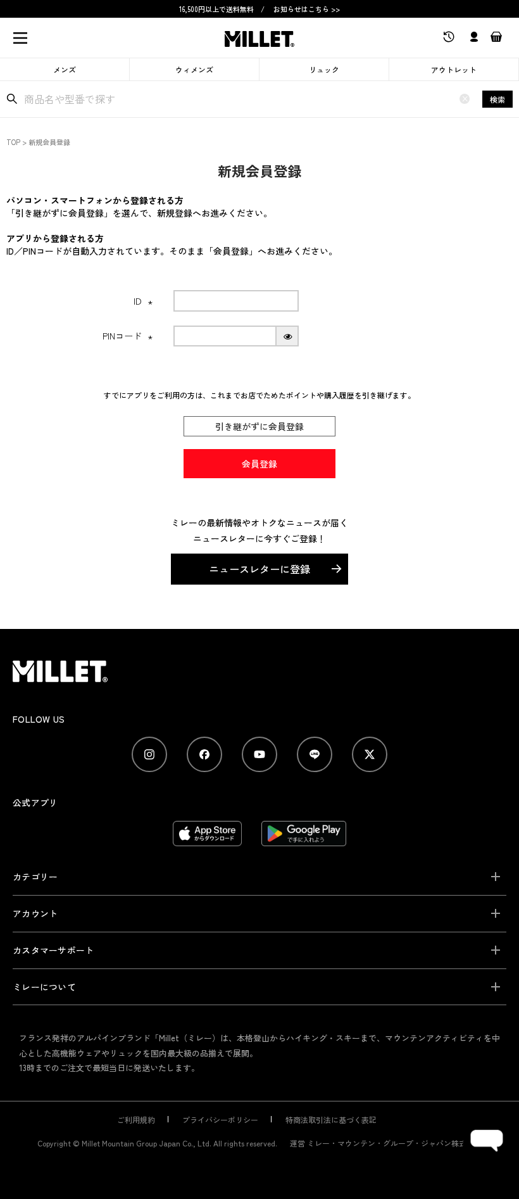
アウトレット (454, 69)
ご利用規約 (136, 1119)
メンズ (64, 69)
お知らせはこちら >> (306, 9)
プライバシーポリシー (220, 1119)
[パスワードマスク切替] (288, 336)
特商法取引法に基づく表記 (331, 1119)
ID (143, 301)
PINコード (128, 335)
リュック (324, 69)
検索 (497, 99)
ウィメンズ (194, 69)
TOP (13, 142)
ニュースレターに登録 (259, 568)
